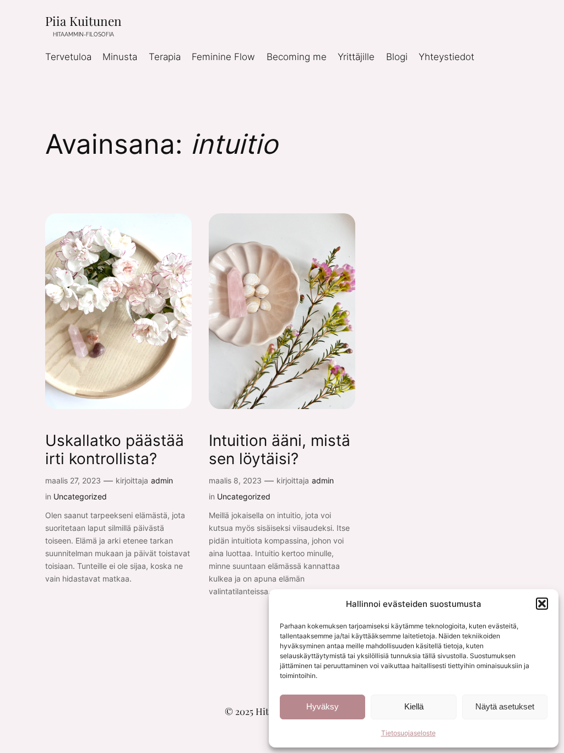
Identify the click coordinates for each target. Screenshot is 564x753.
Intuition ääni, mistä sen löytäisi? (279, 450)
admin (162, 480)
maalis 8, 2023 (235, 480)
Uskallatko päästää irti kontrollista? (114, 450)
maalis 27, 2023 (73, 480)
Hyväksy (322, 706)
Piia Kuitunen (83, 20)
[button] (541, 603)
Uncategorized (80, 496)
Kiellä (414, 706)
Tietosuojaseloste (408, 733)
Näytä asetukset (504, 706)
